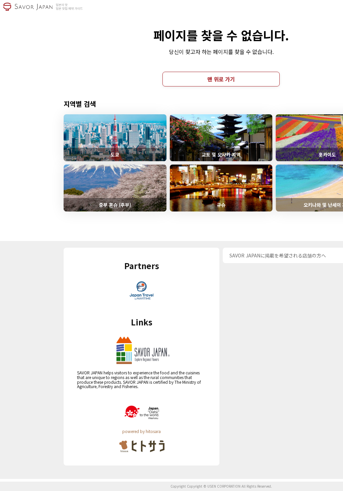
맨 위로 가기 (221, 79)
